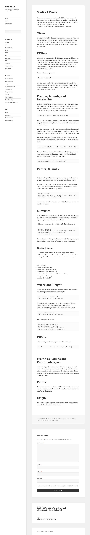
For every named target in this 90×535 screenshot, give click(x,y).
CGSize (39, 420)
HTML (6, 53)
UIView (53, 420)
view (57, 420)
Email (39, 471)
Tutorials (7, 63)
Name (39, 465)
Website (39, 478)
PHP (6, 61)
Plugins (7, 84)
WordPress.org (9, 120)
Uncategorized (8, 66)
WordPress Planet (9, 100)
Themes (7, 94)
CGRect (73, 418)
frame (42, 420)
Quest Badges (8, 23)
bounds (66, 418)
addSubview (60, 418)
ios (45, 420)
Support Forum (9, 92)
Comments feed (9, 117)
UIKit (50, 420)
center (69, 418)
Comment (40, 443)
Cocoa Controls (9, 78)
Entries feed (8, 115)
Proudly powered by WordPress (45, 531)
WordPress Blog (9, 97)
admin (49, 418)
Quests (7, 21)
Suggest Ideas (8, 89)
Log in (6, 112)
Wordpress (8, 68)
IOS (6, 55)
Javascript (7, 58)
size (48, 420)
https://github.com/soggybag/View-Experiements (57, 26)
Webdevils (10, 6)
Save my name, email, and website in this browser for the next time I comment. (58, 486)
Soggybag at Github (10, 86)
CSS (6, 45)
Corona (7, 42)
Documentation (9, 81)
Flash (6, 50)
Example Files (8, 47)
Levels (6, 18)
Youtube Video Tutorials (11, 102)
